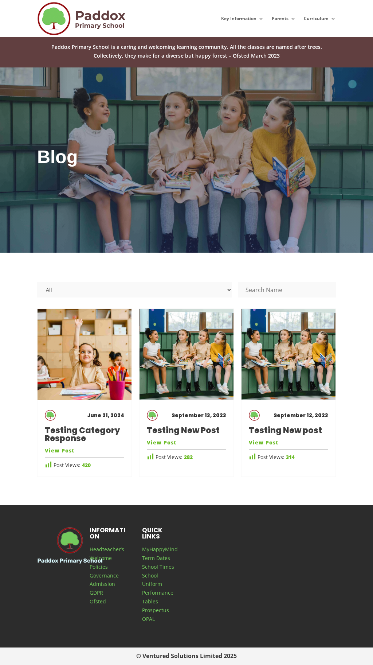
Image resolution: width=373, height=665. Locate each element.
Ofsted (98, 601)
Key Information (238, 18)
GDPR (96, 592)
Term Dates (156, 558)
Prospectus (155, 610)
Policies (99, 566)
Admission (102, 583)
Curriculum (316, 18)
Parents (280, 18)
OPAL (148, 618)
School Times (158, 566)
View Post (59, 450)
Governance (104, 575)
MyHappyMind (160, 549)
